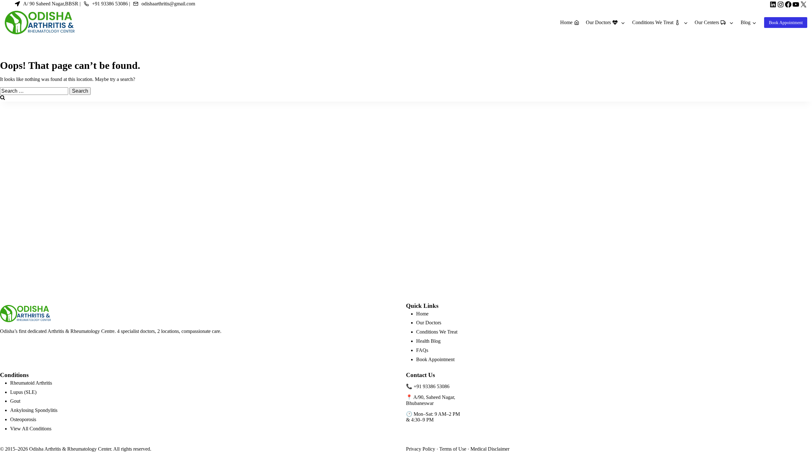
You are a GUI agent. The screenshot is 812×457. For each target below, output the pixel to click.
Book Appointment (435, 359)
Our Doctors (428, 322)
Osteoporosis (23, 419)
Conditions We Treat (436, 331)
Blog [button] (745, 22)
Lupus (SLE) (23, 392)
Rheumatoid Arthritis (31, 383)
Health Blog (428, 341)
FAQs (422, 350)
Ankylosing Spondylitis (33, 410)
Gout (15, 401)
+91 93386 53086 (431, 386)
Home (422, 313)
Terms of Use (452, 449)
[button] (606, 23)
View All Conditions (30, 428)
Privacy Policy (420, 449)
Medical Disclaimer (489, 449)
